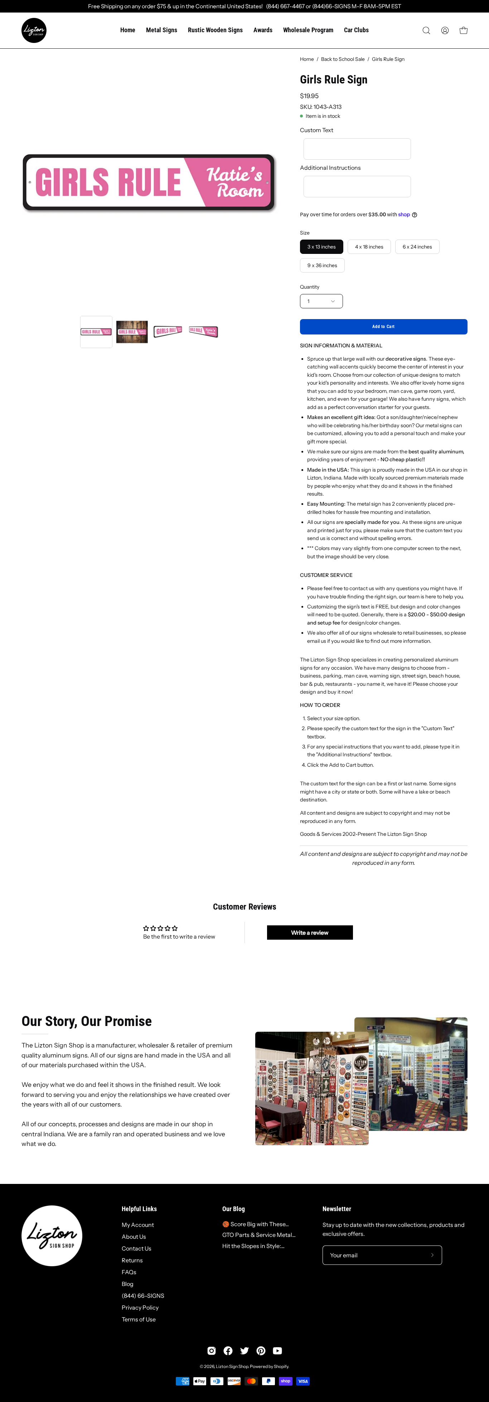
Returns (132, 1260)
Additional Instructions (330, 167)
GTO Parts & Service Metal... (259, 1234)
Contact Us (136, 1248)
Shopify (281, 1366)
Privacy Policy (140, 1307)
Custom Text (316, 130)
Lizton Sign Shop (232, 1366)
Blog (128, 1283)
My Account (138, 1224)
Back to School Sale (343, 59)
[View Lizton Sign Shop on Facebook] (228, 1350)
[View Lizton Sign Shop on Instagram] (211, 1350)
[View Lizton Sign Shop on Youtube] (277, 1350)
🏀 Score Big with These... (255, 1224)
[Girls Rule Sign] (96, 332)
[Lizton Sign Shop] (34, 30)
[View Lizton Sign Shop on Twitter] (244, 1350)
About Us (134, 1236)
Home (307, 59)
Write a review (310, 932)
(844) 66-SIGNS (143, 1295)
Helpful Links (139, 1209)
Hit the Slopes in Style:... (253, 1245)
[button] (426, 30)
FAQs (129, 1272)
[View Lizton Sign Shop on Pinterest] (261, 1350)
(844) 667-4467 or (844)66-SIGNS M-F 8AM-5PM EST (332, 6)
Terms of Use (139, 1319)
